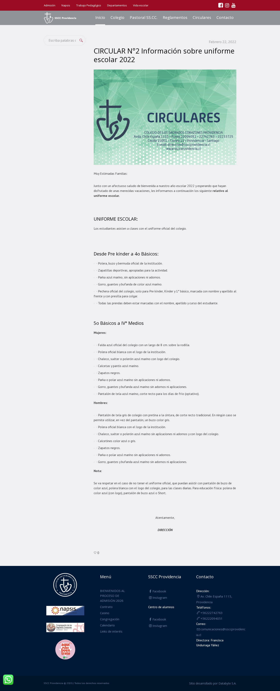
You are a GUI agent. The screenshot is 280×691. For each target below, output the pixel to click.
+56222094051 (211, 618)
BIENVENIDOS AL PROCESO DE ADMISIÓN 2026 (112, 596)
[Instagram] (227, 5)
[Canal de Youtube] (233, 5)
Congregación (109, 619)
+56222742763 (211, 613)
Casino (104, 613)
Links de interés (111, 631)
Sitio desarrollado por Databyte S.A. (212, 683)
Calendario (107, 625)
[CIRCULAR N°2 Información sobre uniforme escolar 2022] (165, 116)
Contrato (106, 607)
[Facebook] (220, 5)
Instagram (160, 597)
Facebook (159, 591)
